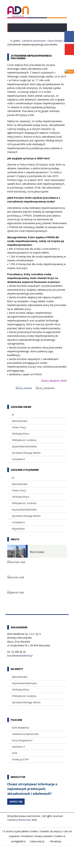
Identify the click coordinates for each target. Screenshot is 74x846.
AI (13, 414)
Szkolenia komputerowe (25, 734)
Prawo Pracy (19, 427)
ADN (14, 753)
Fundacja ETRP (20, 759)
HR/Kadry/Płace (20, 433)
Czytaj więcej (37, 841)
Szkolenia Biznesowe (33, 40)
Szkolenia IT (18, 746)
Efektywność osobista (24, 440)
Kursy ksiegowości (22, 740)
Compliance (18, 459)
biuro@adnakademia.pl (20, 655)
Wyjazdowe (18, 528)
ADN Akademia (20, 727)
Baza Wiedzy (55, 40)
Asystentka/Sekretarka (24, 446)
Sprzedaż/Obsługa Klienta (26, 452)
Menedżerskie (19, 421)
